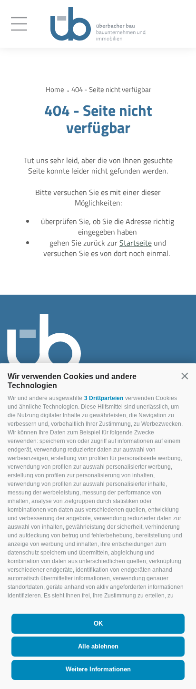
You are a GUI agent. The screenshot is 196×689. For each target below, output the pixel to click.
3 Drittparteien (103, 398)
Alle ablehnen (98, 646)
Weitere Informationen (98, 669)
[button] (184, 376)
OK (98, 623)
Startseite (135, 242)
